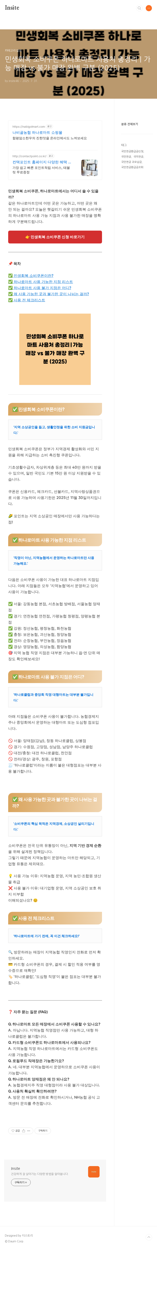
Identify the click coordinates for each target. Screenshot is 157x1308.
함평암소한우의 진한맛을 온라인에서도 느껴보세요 (49, 138)
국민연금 (126, 156)
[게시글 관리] (28, 1131)
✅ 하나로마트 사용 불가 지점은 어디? (39, 288)
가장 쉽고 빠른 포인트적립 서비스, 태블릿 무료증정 (41, 170)
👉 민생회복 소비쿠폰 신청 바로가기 (55, 237)
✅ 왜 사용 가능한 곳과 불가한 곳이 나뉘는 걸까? (48, 294)
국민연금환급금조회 (132, 167)
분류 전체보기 (129, 124)
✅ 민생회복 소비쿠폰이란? (30, 275)
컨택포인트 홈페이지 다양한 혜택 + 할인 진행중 (41, 162)
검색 (139, 8)
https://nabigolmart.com (28, 126)
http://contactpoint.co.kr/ (29, 156)
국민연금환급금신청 (132, 151)
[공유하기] (23, 1131)
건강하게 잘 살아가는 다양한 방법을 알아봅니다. (39, 1174)
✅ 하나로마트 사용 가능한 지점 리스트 (40, 282)
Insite (12, 8)
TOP (149, 1237)
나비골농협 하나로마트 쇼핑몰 (37, 132)
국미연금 (138, 156)
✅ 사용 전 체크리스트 (26, 300)
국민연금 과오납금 (131, 162)
